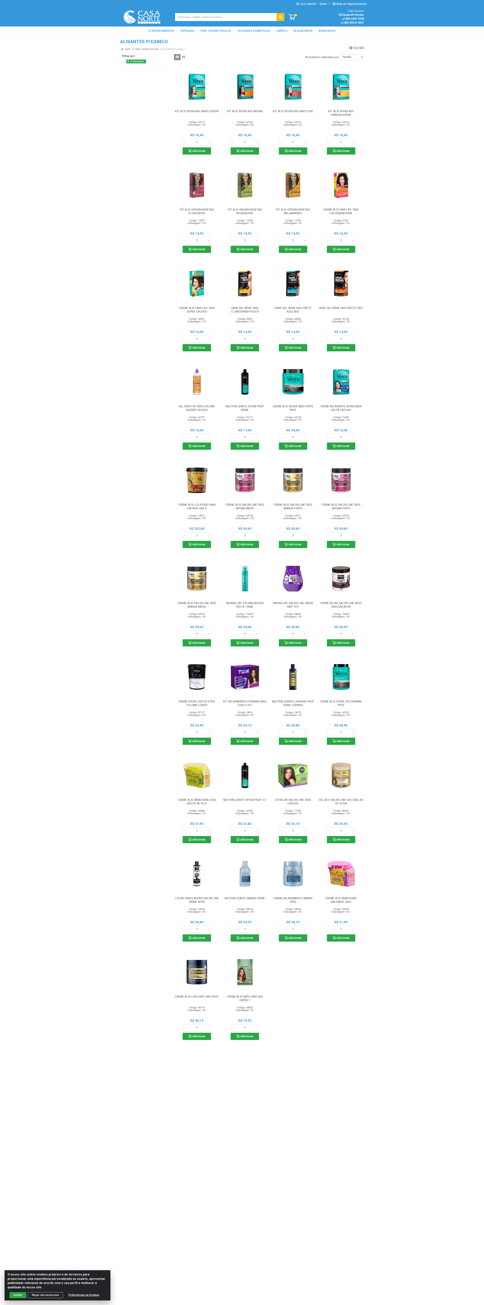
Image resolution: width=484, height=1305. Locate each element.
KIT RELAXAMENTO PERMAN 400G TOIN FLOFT (245, 703)
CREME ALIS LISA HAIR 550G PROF (197, 996)
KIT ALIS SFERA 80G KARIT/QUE (293, 111)
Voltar (358, 48)
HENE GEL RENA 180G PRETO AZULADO (293, 309)
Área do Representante (351, 3)
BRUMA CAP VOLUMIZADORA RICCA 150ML (245, 604)
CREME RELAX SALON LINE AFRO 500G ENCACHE (341, 604)
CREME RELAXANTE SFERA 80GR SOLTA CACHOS (341, 408)
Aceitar (17, 1294)
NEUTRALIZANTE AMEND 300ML (245, 898)
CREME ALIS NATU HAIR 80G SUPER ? (245, 998)
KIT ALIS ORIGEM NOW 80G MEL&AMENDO (293, 211)
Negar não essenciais (45, 1294)
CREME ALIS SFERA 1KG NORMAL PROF (341, 703)
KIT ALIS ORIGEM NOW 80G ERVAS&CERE (245, 211)
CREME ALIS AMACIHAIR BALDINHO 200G (341, 900)
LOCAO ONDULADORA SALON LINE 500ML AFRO (197, 900)
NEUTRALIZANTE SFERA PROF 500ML (245, 408)
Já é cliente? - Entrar (313, 3)
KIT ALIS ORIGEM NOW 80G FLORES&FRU (197, 211)
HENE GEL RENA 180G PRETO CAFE (341, 308)
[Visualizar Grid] (177, 57)
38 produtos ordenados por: (322, 57)
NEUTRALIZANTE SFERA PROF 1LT (245, 800)
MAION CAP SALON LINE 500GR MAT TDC (293, 604)
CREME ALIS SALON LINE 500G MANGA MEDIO (197, 604)
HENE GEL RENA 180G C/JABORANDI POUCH (245, 309)
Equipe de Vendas (353, 14)
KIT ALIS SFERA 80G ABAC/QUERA (197, 111)
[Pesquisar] (280, 17)
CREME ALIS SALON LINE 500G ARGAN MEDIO (245, 506)
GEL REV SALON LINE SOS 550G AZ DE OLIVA (341, 801)
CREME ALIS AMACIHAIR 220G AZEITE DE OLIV (197, 801)
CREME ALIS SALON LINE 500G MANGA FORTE (293, 506)
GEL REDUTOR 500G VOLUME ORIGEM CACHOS (197, 408)
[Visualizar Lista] (183, 57)
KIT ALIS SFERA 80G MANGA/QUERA (341, 113)
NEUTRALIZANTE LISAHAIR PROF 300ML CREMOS (293, 703)
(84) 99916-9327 (354, 22)
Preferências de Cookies (83, 1294)
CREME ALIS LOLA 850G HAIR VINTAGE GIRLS (197, 506)
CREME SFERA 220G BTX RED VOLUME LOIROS (196, 703)
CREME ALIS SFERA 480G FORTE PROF (293, 408)
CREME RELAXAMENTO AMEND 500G (293, 900)
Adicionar (199, 151)
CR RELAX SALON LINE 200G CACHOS (293, 801)
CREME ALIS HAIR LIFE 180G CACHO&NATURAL (341, 211)
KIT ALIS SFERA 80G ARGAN (245, 111)
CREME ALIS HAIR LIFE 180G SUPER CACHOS (197, 309)
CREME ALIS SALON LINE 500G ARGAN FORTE (341, 506)
